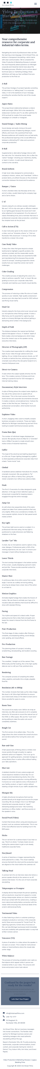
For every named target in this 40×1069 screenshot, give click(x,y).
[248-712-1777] (9, 1017)
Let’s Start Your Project (20, 999)
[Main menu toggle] (35, 3)
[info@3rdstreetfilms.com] (13, 1013)
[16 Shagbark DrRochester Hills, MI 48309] (14, 1021)
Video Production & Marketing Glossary (16, 1060)
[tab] (20, 91)
